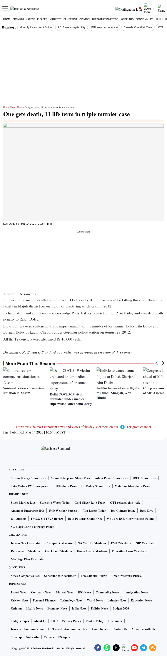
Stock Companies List (25, 575)
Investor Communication (27, 629)
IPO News (84, 592)
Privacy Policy (71, 621)
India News (17, 107)
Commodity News (107, 592)
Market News (64, 592)
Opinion (84, 19)
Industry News (116, 600)
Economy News (57, 608)
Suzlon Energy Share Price (28, 478)
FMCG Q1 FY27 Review (47, 518)
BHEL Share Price (64, 486)
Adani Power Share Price (111, 478)
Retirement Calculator (25, 551)
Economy (142, 19)
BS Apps (64, 637)
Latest (30, 19)
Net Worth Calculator (92, 543)
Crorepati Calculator (59, 543)
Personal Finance (44, 600)
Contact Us (119, 629)
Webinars (127, 19)
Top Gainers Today (122, 510)
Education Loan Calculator (130, 551)
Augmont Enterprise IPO (27, 510)
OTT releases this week (125, 502)
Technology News (71, 600)
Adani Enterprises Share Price (70, 478)
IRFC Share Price (144, 478)
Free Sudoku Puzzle (94, 575)
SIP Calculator (146, 543)
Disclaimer (115, 621)
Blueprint (70, 19)
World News (95, 600)
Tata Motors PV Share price (29, 486)
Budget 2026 (121, 608)
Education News (141, 600)
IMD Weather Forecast (63, 510)
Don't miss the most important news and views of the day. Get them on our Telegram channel (83, 426)
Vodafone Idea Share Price (132, 486)
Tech (159, 19)
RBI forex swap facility (71, 27)
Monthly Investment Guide (36, 27)
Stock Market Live (23, 502)
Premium (18, 19)
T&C (54, 621)
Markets (55, 19)
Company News (41, 592)
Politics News (99, 608)
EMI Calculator (121, 543)
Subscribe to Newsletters (60, 575)
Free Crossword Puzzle (127, 575)
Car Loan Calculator (58, 551)
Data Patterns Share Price (85, 518)
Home (6, 19)
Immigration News (136, 592)
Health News (34, 608)
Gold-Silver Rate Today (90, 502)
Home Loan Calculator (92, 551)
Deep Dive (146, 510)
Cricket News (19, 600)
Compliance (100, 629)
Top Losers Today (94, 510)
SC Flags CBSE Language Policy (32, 526)
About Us (40, 621)
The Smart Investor (105, 19)
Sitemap (16, 637)
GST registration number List (68, 629)
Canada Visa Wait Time (138, 27)
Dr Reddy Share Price (95, 486)
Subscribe (32, 637)
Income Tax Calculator (26, 543)
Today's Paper (20, 621)
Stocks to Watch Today (55, 502)
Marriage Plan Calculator (28, 559)
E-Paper (42, 19)
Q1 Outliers (18, 518)
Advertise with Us (143, 629)
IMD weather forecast (104, 27)
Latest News (19, 592)
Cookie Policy (95, 621)
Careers (49, 637)
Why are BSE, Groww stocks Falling (130, 518)
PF (151, 19)
